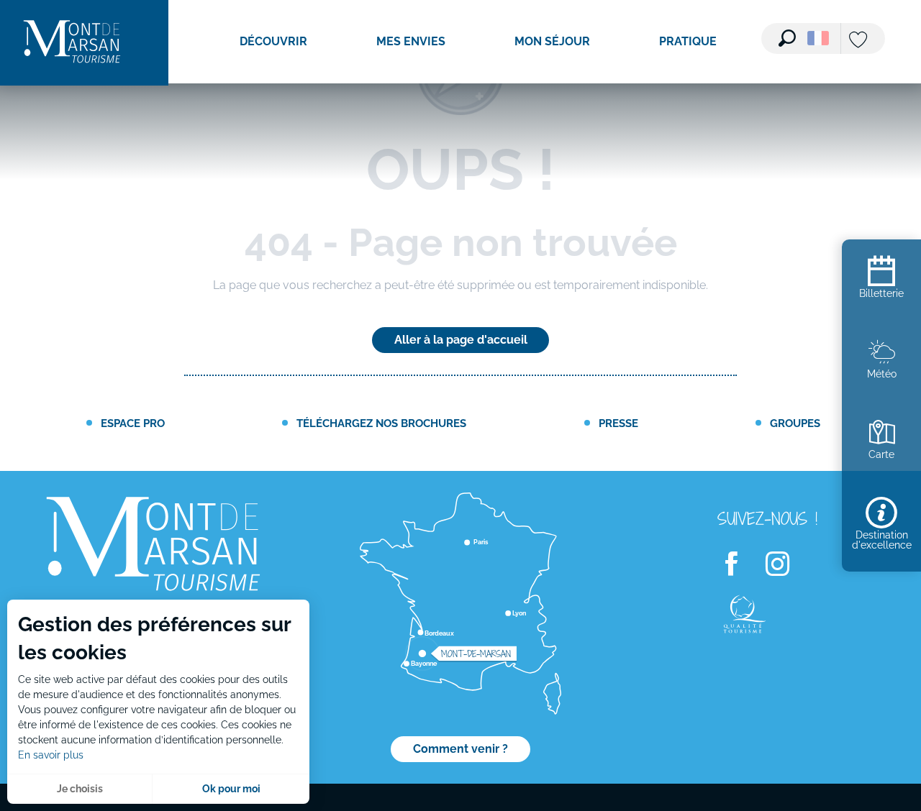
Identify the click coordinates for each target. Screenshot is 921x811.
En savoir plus (50, 755)
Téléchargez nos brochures (381, 423)
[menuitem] (72, 43)
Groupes (795, 423)
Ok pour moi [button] (231, 788)
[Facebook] (740, 564)
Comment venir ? (460, 749)
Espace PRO (133, 423)
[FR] (818, 38)
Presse (618, 423)
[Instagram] (786, 564)
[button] (787, 38)
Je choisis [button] (80, 788)
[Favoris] (860, 40)
